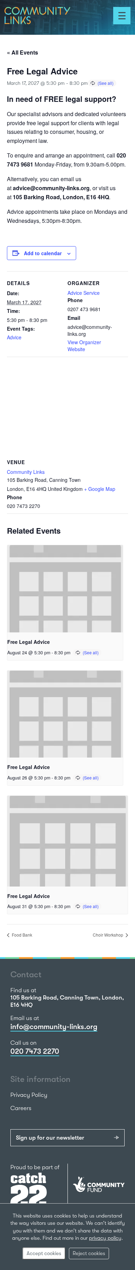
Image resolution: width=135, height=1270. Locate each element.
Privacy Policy (28, 1095)
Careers (21, 1108)
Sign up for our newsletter (50, 1137)
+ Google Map (99, 488)
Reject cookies (89, 1253)
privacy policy (105, 1238)
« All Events (22, 52)
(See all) (106, 83)
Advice (14, 337)
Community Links (26, 471)
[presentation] (65, 588)
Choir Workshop (108, 935)
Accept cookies (44, 1253)
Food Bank (21, 935)
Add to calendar (43, 253)
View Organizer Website (84, 346)
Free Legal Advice (28, 641)
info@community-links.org (53, 1026)
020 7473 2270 (34, 1051)
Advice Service (84, 292)
